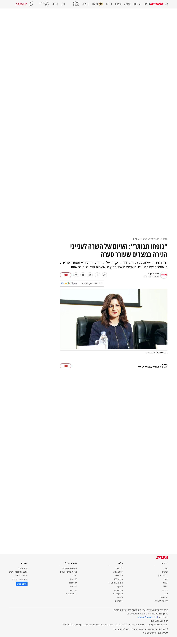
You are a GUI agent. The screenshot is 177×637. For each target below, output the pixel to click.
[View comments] (65, 274)
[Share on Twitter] (90, 274)
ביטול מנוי (119, 601)
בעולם (136, 239)
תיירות (55, 3)
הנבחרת (136, 3)
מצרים (164, 367)
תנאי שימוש (23, 568)
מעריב (165, 239)
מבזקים (165, 571)
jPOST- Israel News (68, 571)
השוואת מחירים (71, 593)
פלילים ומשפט (76, 4)
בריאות (86, 3)
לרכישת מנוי (21, 3)
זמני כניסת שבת (44, 4)
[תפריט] (166, 4)
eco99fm (73, 582)
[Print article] (75, 274)
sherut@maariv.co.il (148, 617)
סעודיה (156, 367)
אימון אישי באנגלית (69, 568)
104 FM (73, 586)
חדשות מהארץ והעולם (151, 239)
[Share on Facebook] (97, 274)
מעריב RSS (118, 579)
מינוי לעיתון (118, 590)
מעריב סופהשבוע (116, 582)
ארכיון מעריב (118, 593)
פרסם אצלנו (118, 571)
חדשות (147, 3)
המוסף (120, 586)
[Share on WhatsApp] (82, 274)
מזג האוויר (164, 597)
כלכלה (127, 3)
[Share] (104, 274)
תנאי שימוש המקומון (20, 579)
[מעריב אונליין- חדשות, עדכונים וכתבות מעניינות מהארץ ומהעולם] (156, 4)
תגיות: (164, 365)
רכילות (95, 4)
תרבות (109, 3)
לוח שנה (31, 4)
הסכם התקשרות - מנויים (18, 571)
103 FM (73, 579)
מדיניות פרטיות (22, 575)
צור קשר (119, 568)
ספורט (118, 3)
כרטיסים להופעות (161, 601)
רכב (63, 3)
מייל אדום (119, 575)
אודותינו (120, 597)
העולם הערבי (144, 367)
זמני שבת (73, 590)
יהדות (166, 593)
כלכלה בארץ (163, 575)
